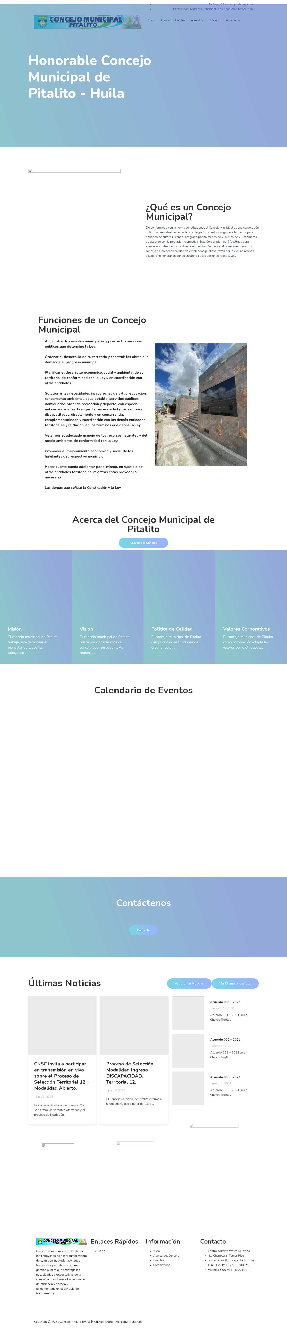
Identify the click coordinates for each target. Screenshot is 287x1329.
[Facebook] (41, 1307)
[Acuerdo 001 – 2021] (188, 1013)
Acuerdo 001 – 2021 (225, 1002)
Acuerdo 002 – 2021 (225, 1039)
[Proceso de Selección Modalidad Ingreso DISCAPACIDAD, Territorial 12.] (134, 1025)
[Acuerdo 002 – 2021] (188, 1051)
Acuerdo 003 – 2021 (225, 1077)
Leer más (14, 659)
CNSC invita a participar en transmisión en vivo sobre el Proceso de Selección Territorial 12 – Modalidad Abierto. (61, 1076)
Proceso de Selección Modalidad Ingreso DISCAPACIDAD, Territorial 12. (129, 1073)
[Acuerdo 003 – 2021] (188, 1088)
